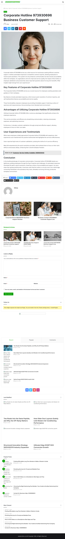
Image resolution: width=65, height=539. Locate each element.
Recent (11, 340)
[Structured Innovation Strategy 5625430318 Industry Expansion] (8, 366)
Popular (31, 340)
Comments (53, 340)
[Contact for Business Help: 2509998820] (8, 495)
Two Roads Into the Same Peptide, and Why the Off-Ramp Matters (31, 345)
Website (36, 283)
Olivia (7, 24)
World (10, 8)
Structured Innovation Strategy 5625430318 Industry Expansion (31, 364)
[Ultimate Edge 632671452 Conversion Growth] (8, 374)
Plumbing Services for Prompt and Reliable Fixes (27, 469)
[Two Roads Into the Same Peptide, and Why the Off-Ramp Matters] (8, 348)
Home (6, 8)
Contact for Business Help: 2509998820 (24, 493)
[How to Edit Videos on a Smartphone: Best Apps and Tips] (8, 480)
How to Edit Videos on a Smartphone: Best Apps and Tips (29, 476)
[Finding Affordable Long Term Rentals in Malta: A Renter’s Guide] (8, 464)
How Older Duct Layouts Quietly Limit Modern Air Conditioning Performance (34, 352)
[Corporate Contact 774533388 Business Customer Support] (12, 236)
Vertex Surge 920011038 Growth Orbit (24, 379)
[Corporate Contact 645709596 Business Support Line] (52, 236)
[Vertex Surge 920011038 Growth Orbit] (8, 381)
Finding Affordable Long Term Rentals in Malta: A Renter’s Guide (31, 461)
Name (5, 277)
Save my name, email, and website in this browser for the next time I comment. (25, 289)
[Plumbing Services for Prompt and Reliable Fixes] (8, 471)
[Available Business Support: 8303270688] (32, 236)
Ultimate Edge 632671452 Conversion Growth (26, 371)
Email (5, 283)
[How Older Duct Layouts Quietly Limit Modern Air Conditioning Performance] (8, 357)
